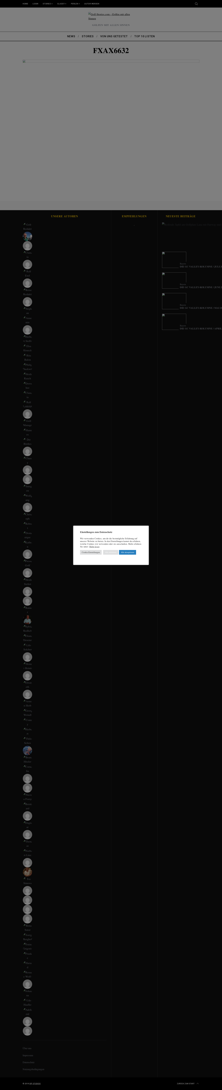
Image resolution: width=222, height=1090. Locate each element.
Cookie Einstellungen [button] (91, 552)
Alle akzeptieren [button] (127, 552)
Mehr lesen (94, 546)
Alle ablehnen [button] (110, 552)
